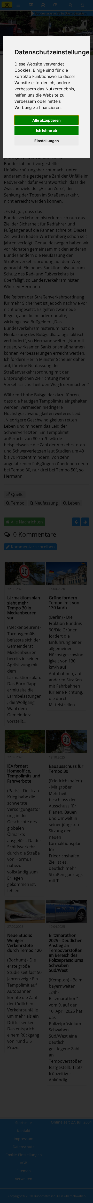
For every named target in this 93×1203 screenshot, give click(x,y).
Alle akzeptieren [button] (46, 120)
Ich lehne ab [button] (46, 130)
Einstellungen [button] (46, 140)
